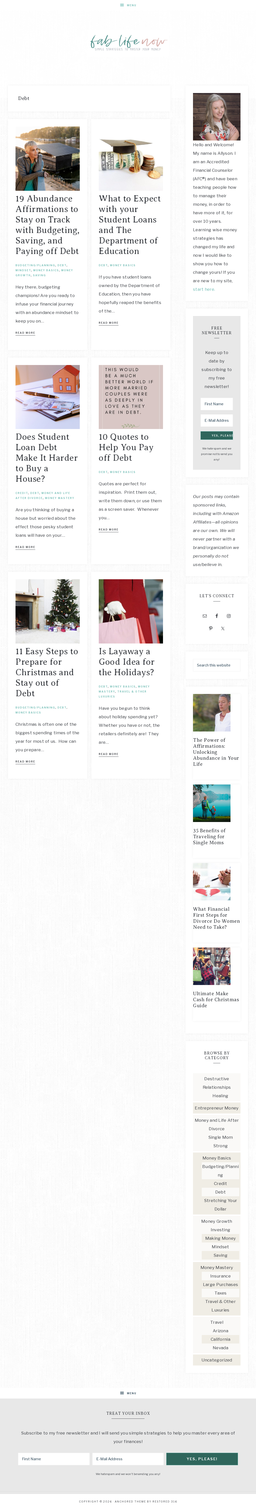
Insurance (220, 1276)
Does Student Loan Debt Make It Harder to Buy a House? (47, 458)
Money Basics (46, 270)
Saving (39, 275)
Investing (220, 1229)
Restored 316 (164, 1501)
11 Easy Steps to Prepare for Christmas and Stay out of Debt (47, 672)
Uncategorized (217, 1360)
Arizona (220, 1330)
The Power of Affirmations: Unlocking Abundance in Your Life (216, 752)
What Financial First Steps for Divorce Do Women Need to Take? (216, 918)
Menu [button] (131, 5)
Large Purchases (220, 1284)
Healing (220, 1095)
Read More (25, 332)
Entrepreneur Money (216, 1108)
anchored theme (130, 1501)
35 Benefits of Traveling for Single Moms (209, 837)
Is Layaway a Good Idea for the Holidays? (127, 661)
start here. (204, 289)
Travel (216, 1322)
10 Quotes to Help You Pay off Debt (126, 447)
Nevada (220, 1347)
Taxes (220, 1293)
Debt (62, 265)
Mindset (23, 270)
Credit (22, 493)
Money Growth (216, 1221)
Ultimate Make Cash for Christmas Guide (216, 999)
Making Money (220, 1238)
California (220, 1339)
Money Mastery (59, 498)
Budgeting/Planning (35, 265)
